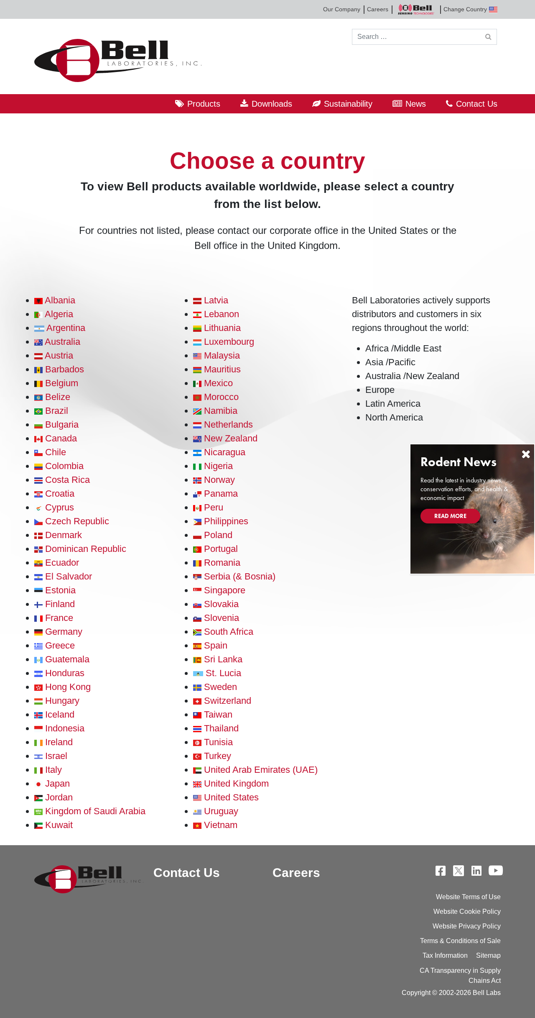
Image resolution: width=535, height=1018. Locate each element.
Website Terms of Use (468, 896)
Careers (377, 9)
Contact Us (476, 103)
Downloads (272, 103)
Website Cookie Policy (467, 911)
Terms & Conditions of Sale (460, 940)
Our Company (341, 9)
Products (203, 103)
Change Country (465, 9)
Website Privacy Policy (467, 926)
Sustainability (348, 103)
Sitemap (488, 955)
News (415, 103)
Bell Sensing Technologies (416, 9)
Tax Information (445, 955)
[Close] (525, 454)
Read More (450, 516)
